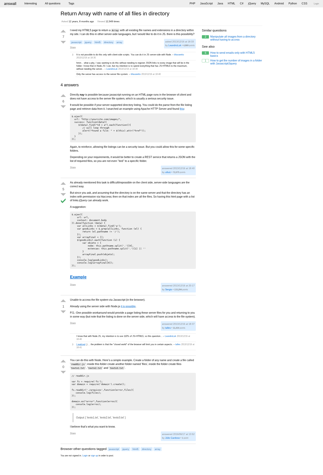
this (182, 108)
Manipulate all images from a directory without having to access (230, 38)
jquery (88, 42)
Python (293, 3)
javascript (76, 42)
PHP (192, 3)
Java (220, 3)
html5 (98, 42)
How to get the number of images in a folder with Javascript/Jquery (233, 62)
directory (108, 42)
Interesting (30, 3)
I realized (80, 344)
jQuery (252, 3)
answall (10, 4)
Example (78, 277)
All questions (52, 3)
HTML (231, 3)
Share (73, 47)
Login (85, 455)
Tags (71, 3)
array (119, 42)
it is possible (128, 306)
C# (241, 3)
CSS (304, 3)
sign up (94, 455)
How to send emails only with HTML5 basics (230, 54)
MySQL (265, 3)
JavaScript (206, 3)
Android (279, 3)
